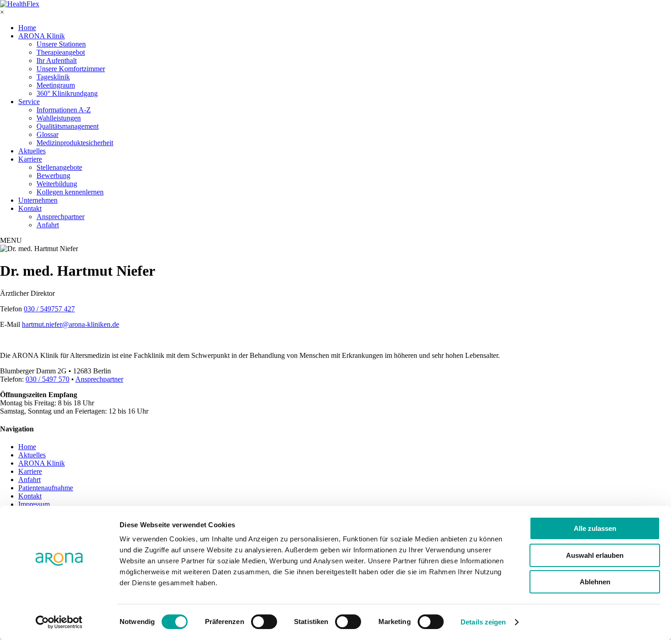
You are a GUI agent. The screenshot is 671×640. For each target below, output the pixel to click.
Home (27, 27)
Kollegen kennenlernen (70, 192)
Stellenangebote (59, 167)
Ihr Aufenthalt (57, 60)
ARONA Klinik (41, 36)
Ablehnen (595, 582)
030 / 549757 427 (49, 309)
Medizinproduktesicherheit (75, 143)
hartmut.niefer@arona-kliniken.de (70, 324)
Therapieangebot (61, 52)
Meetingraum (56, 85)
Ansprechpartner (60, 216)
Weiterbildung (57, 184)
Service (29, 101)
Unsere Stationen (61, 44)
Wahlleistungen (59, 118)
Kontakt (30, 208)
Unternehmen (38, 200)
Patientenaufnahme (45, 488)
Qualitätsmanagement (68, 126)
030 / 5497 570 (47, 379)
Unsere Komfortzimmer (71, 69)
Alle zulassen (595, 528)
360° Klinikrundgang (67, 93)
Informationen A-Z (64, 110)
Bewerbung (53, 175)
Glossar (47, 134)
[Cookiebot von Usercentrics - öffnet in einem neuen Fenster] (59, 622)
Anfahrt (48, 225)
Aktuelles (32, 151)
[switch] (264, 621)
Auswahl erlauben (595, 555)
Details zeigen (483, 622)
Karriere (30, 159)
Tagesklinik (53, 77)
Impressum (34, 504)
